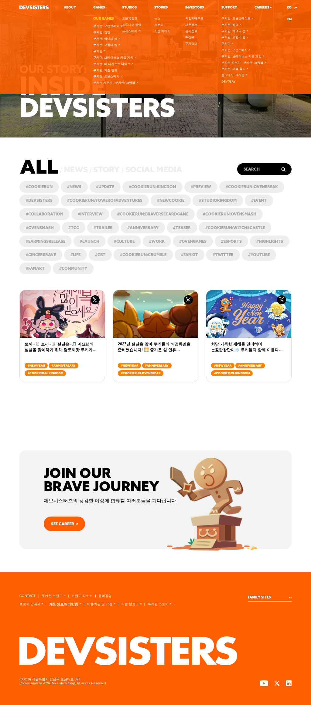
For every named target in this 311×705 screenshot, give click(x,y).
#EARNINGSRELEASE (45, 241)
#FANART (35, 268)
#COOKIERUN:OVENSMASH (229, 214)
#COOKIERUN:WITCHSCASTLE (235, 227)
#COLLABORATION (44, 214)
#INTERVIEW (90, 214)
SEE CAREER (62, 523)
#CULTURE (124, 241)
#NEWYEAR (36, 366)
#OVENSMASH (40, 227)
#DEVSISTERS (39, 200)
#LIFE (75, 254)
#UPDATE (105, 186)
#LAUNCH (89, 241)
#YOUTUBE (259, 254)
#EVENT (259, 200)
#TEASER (182, 227)
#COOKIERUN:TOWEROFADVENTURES (104, 200)
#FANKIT (189, 254)
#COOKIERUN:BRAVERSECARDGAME (152, 214)
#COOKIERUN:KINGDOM (152, 186)
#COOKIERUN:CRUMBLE (143, 254)
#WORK (157, 241)
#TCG (73, 227)
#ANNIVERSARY (143, 227)
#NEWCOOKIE (170, 200)
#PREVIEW (201, 186)
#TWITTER (223, 254)
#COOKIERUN (39, 186)
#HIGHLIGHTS (269, 241)
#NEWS (74, 186)
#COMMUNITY (73, 268)
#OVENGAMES (193, 241)
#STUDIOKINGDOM (218, 200)
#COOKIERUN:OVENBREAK (252, 186)
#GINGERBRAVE (41, 254)
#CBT (100, 254)
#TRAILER (103, 227)
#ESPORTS (231, 241)
